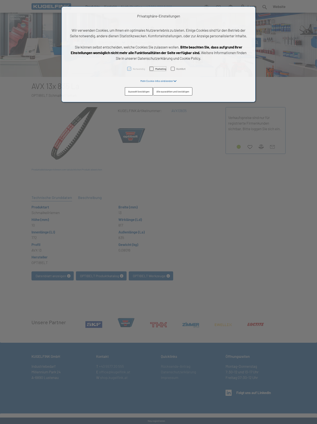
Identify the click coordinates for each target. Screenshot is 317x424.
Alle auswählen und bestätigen (172, 91)
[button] (158, 80)
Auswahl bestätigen (138, 91)
